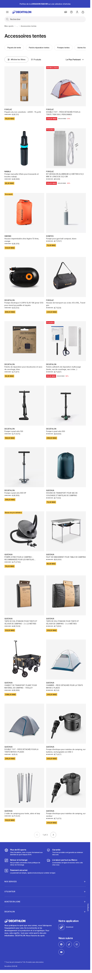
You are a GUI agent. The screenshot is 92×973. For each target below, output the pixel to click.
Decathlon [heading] (9, 912)
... (17, 26)
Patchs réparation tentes (39, 48)
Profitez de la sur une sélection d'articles (45, 4)
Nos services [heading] (10, 881)
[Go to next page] (53, 835)
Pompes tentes (63, 48)
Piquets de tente (14, 48)
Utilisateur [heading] (9, 891)
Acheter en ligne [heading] (12, 902)
